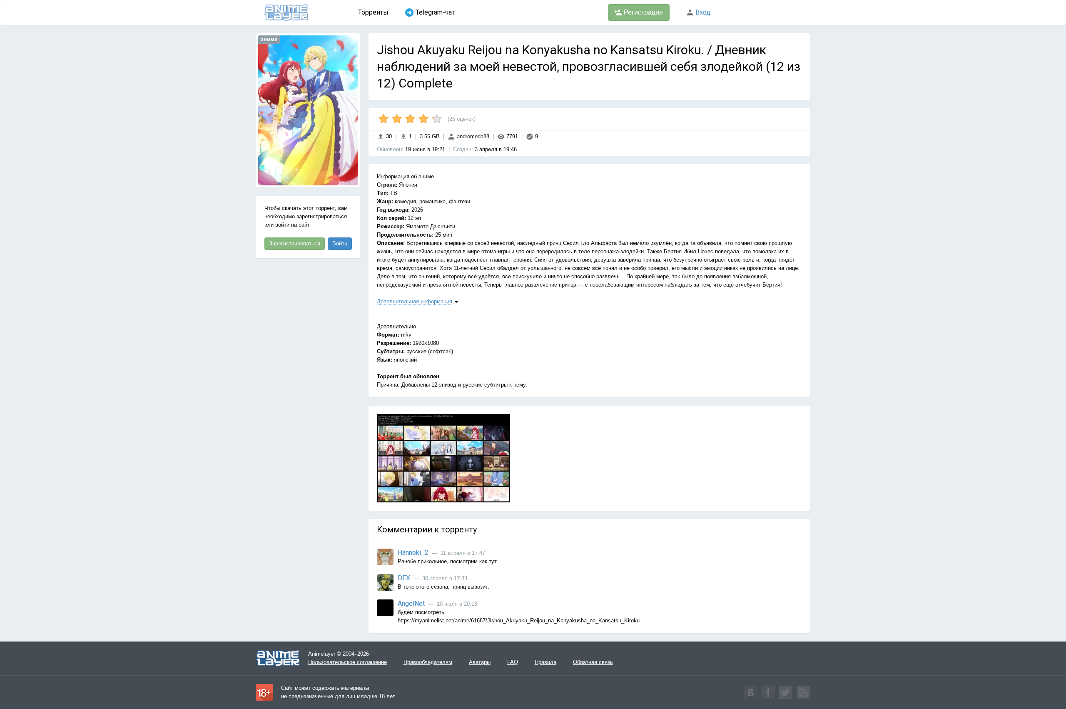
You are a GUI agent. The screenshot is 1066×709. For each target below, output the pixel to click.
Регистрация (642, 12)
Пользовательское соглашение (347, 662)
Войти (339, 243)
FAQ (512, 662)
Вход (702, 12)
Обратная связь (593, 662)
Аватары (480, 662)
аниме (269, 39)
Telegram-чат (435, 12)
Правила (545, 662)
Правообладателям (427, 662)
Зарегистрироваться (294, 243)
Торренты (373, 12)
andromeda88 (472, 136)
